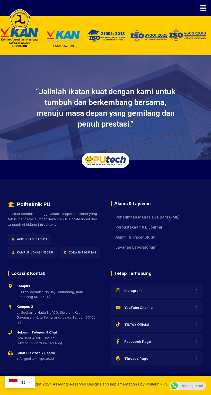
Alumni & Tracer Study (135, 237)
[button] (120, 8)
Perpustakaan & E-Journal (139, 227)
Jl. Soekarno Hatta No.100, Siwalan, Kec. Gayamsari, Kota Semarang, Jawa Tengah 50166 (55, 315)
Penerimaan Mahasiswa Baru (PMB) (148, 217)
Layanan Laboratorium (136, 247)
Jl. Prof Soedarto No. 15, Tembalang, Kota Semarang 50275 (49, 294)
